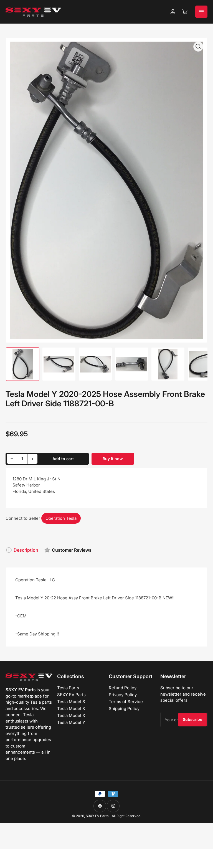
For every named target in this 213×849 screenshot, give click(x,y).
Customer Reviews (72, 550)
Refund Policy (122, 687)
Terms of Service (126, 701)
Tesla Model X (71, 715)
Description (26, 550)
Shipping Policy (124, 708)
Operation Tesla (61, 518)
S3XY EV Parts (97, 816)
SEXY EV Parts (71, 694)
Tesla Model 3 (71, 708)
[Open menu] (201, 12)
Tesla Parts (68, 687)
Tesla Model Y (71, 722)
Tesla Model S (71, 701)
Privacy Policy (123, 694)
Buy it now (113, 458)
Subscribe (192, 719)
